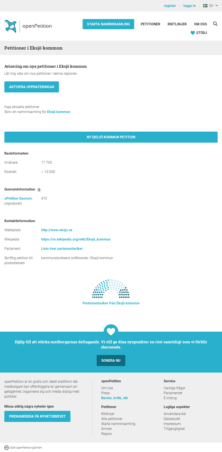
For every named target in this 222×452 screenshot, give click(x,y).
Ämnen (106, 429)
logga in (189, 6)
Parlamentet (173, 393)
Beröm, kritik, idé (114, 398)
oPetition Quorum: (18, 198)
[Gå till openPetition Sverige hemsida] (28, 26)
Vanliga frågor (174, 388)
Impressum (172, 424)
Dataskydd (172, 419)
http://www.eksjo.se (56, 230)
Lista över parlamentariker (62, 249)
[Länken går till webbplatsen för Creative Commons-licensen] (7, 447)
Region (106, 434)
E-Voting (170, 398)
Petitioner (151, 24)
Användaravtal (175, 414)
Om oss (200, 24)
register (170, 6)
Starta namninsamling (108, 24)
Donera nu (111, 360)
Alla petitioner (111, 419)
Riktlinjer (177, 24)
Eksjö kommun (58, 112)
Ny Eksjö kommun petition (111, 137)
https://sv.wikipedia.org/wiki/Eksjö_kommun (76, 239)
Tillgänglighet (174, 429)
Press (105, 393)
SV (210, 6)
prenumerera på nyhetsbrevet (37, 416)
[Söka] (215, 23)
